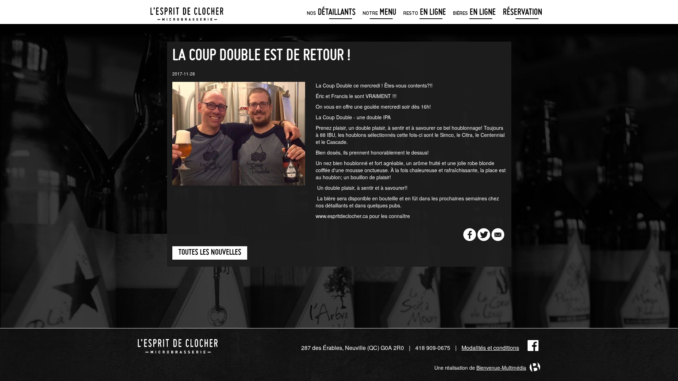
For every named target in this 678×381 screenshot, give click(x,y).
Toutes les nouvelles (209, 252)
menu (379, 13)
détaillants (331, 13)
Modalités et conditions (490, 348)
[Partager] (469, 234)
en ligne (424, 13)
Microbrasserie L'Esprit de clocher (186, 12)
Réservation (522, 13)
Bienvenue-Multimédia (501, 367)
